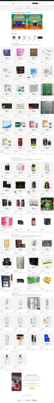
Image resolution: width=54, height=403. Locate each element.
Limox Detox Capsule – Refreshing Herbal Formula (5, 175)
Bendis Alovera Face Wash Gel (3, 346)
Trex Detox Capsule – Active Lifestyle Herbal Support (46, 175)
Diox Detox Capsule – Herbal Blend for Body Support (19, 175)
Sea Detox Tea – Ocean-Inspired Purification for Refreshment (6, 132)
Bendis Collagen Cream (16, 328)
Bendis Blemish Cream (29, 328)
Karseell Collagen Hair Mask (16, 346)
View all (27, 155)
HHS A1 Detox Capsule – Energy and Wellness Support (32, 175)
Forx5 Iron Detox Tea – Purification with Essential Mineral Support (47, 150)
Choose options (7, 63)
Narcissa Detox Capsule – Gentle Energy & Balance (45, 193)
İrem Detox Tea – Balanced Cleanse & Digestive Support (32, 150)
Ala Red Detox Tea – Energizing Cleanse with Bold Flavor (32, 114)
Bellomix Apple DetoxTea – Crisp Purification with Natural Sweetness (5, 150)
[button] (39, 3)
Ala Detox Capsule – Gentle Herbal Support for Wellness (5, 193)
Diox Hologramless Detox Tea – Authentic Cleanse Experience (6, 96)
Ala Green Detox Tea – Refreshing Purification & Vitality (5, 114)
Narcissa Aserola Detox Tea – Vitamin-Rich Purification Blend (19, 150)
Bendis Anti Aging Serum (43, 328)
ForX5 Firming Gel (29, 346)
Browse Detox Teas (32, 388)
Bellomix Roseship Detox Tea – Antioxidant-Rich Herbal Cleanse (33, 132)
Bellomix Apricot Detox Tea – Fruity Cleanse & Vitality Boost (46, 132)
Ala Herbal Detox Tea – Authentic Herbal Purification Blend (46, 96)
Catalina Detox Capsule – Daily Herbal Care (18, 193)
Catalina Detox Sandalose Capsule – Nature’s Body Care (32, 193)
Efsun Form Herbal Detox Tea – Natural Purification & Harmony (20, 114)
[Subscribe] (31, 396)
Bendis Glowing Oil (2, 328)
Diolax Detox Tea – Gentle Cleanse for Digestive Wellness (19, 132)
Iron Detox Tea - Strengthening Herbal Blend (45, 114)
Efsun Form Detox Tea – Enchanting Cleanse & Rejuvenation (33, 96)
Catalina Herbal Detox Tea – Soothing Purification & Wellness (19, 96)
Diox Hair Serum (42, 346)
